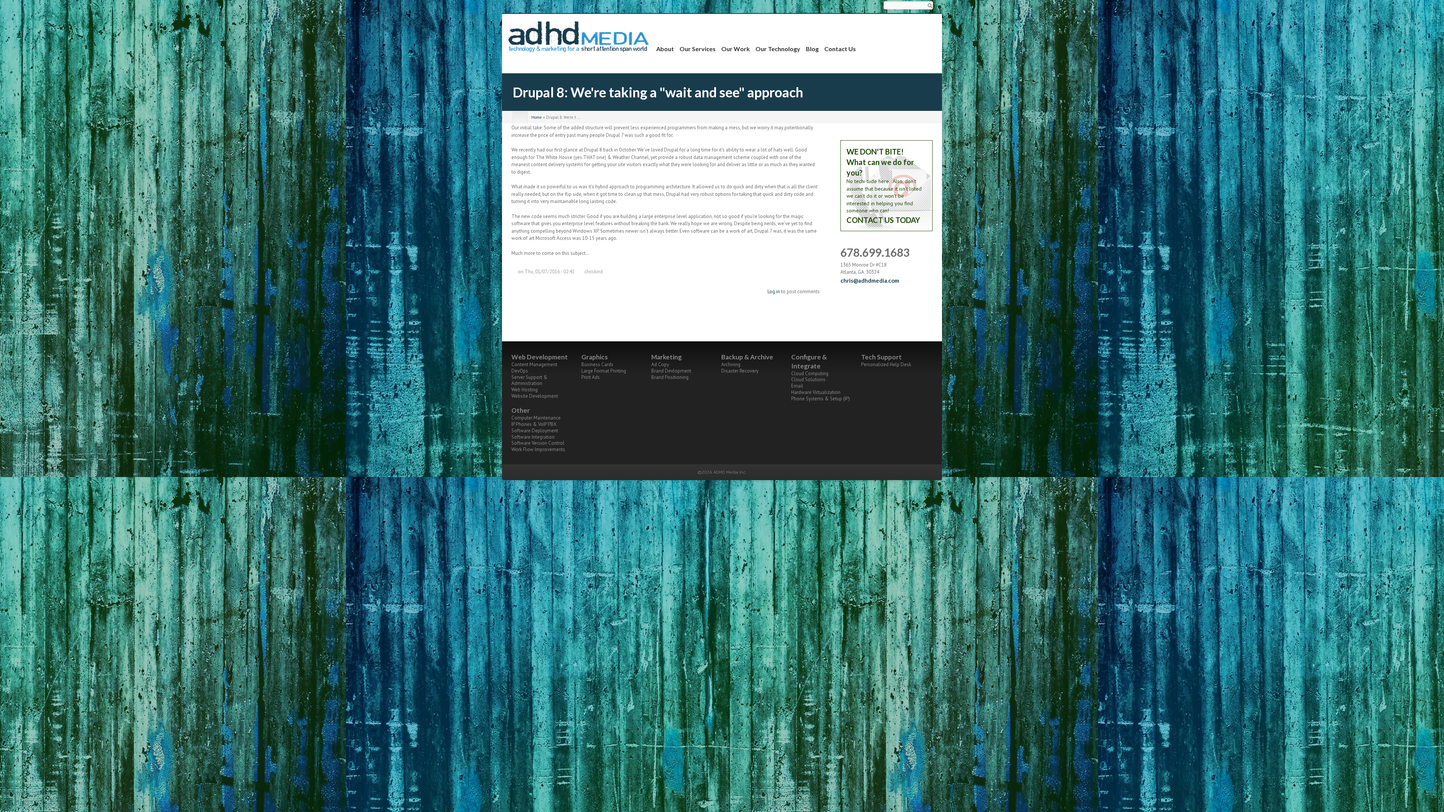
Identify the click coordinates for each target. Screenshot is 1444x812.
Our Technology (777, 48)
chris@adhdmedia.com (869, 280)
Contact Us (840, 48)
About (665, 49)
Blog (812, 48)
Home (536, 117)
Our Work (735, 48)
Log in (774, 291)
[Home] (579, 36)
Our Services (698, 49)
